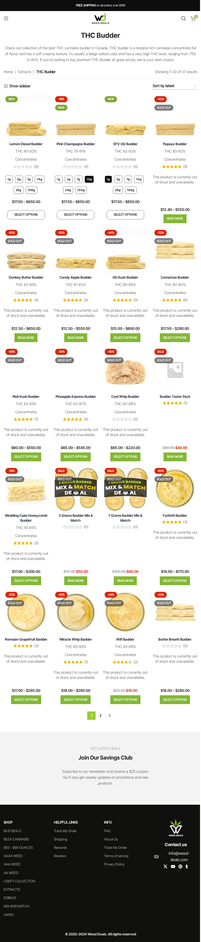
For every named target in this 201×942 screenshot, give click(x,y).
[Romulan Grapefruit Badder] (26, 612)
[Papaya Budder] (175, 116)
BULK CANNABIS (16, 839)
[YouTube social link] (173, 866)
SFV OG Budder (125, 144)
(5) (185, 166)
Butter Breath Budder (174, 639)
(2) (36, 646)
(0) (36, 166)
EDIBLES (10, 898)
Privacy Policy (114, 864)
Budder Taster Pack (175, 396)
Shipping (60, 839)
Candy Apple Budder (76, 277)
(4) (36, 300)
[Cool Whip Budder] (125, 369)
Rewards (60, 847)
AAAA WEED (13, 856)
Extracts (24, 71)
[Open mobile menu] (6, 18)
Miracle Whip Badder (76, 639)
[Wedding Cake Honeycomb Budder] (26, 488)
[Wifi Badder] (125, 612)
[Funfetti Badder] (175, 488)
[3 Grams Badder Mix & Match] (75, 488)
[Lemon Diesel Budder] (26, 116)
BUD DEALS (12, 831)
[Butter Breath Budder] (175, 612)
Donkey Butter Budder (26, 277)
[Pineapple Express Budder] (75, 369)
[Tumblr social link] (187, 866)
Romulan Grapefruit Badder (26, 639)
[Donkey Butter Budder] (26, 250)
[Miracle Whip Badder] (75, 612)
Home (8, 71)
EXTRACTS (12, 889)
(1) (36, 419)
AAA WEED (12, 864)
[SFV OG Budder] (125, 116)
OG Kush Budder (125, 277)
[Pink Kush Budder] (26, 369)
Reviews (60, 856)
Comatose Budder (175, 277)
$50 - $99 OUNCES (18, 847)
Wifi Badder (125, 639)
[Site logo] (100, 18)
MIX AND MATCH (16, 906)
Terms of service (116, 856)
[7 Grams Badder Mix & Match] (125, 488)
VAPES (9, 915)
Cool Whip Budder (125, 396)
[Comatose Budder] (175, 250)
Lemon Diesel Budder (26, 144)
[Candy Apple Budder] (75, 250)
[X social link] (165, 866)
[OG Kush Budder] (125, 250)
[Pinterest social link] (180, 866)
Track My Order (65, 831)
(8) (185, 300)
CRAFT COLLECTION (19, 881)
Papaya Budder (175, 144)
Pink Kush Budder (26, 396)
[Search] (183, 18)
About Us (111, 839)
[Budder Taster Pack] (175, 369)
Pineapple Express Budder (76, 396)
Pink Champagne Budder (76, 144)
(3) (185, 522)
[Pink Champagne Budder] (75, 116)
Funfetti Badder (175, 515)
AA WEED (11, 873)
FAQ (107, 831)
